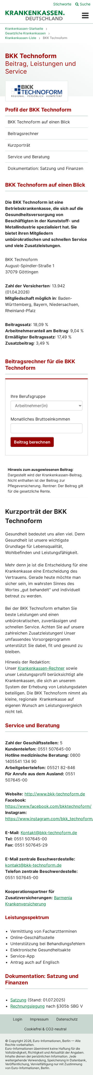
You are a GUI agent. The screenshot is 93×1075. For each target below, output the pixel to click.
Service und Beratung (29, 156)
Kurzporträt (19, 145)
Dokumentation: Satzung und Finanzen (45, 168)
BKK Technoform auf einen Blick (39, 121)
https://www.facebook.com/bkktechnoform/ (48, 806)
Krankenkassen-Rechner (41, 668)
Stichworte (62, 4)
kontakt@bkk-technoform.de (33, 865)
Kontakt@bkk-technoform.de (49, 832)
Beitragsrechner (23, 133)
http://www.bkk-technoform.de (55, 793)
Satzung (18, 999)
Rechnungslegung (27, 1006)
